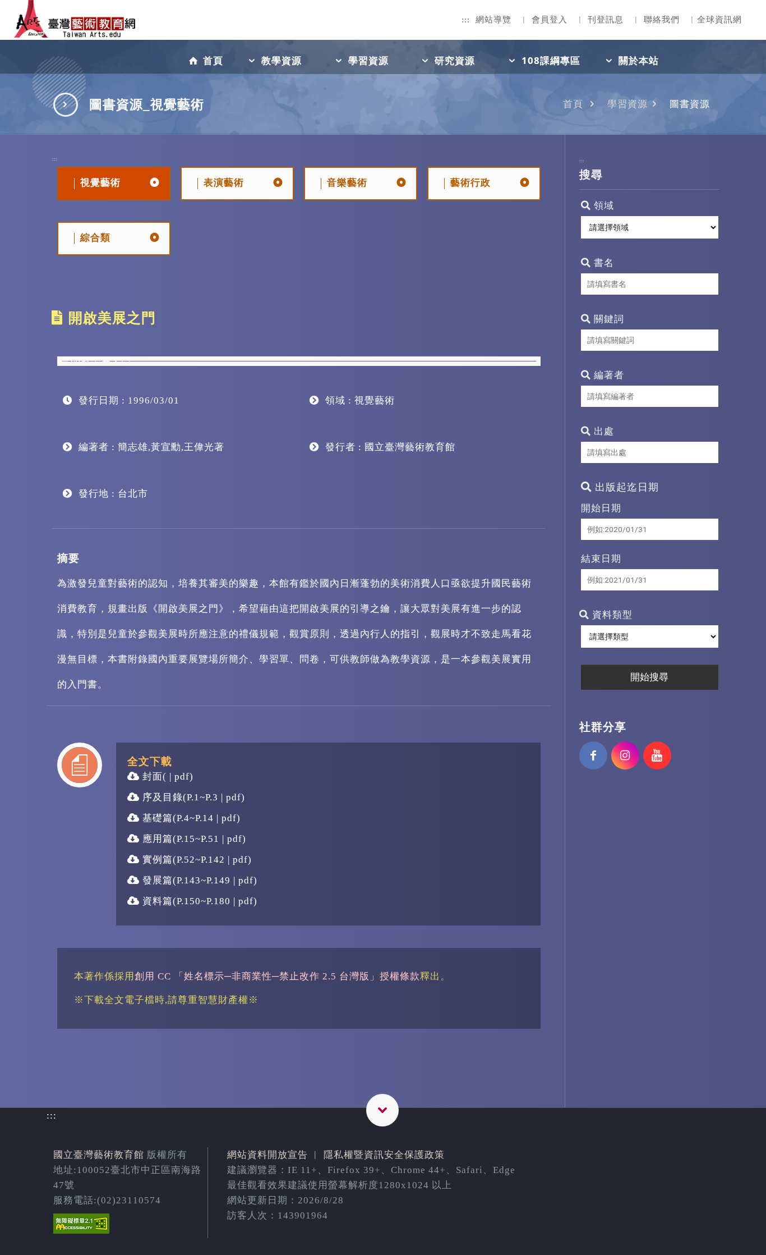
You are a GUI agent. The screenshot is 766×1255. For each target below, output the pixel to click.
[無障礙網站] (81, 1230)
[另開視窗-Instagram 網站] (625, 755)
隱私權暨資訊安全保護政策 (384, 1154)
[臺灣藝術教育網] (75, 28)
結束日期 (601, 558)
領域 (602, 205)
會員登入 (549, 19)
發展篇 (156, 880)
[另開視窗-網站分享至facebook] (593, 755)
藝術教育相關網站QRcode (382, 1110)
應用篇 (156, 838)
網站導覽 (493, 19)
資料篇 (156, 901)
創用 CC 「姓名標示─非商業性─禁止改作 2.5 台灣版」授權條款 (277, 976)
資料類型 (611, 615)
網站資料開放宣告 (267, 1154)
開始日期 (601, 508)
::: (466, 19)
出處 (602, 431)
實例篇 (156, 859)
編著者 (607, 375)
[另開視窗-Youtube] (657, 755)
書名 (602, 263)
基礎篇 (156, 818)
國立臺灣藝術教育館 (98, 1154)
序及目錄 (161, 797)
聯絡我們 (662, 19)
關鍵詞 (607, 319)
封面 (151, 776)
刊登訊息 (606, 19)
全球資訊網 (719, 19)
